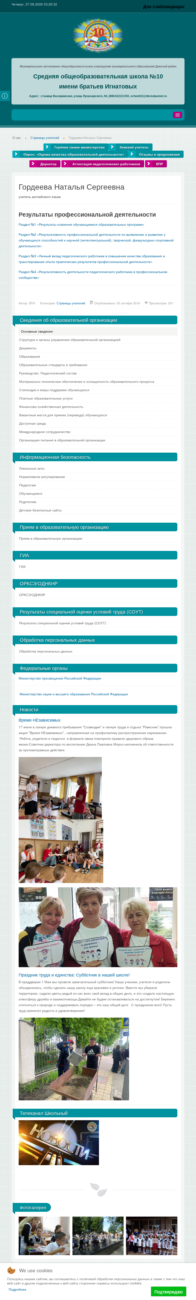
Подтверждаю (168, 1291)
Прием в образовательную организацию (50, 538)
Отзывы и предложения (159, 154)
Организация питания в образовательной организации (62, 440)
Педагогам (27, 485)
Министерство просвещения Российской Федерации (60, 678)
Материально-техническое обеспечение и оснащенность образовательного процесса (86, 381)
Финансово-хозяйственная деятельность (51, 406)
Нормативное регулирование (42, 476)
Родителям (27, 501)
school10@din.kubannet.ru (149, 96)
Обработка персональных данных (45, 651)
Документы (27, 348)
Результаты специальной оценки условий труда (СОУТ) (62, 622)
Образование (29, 356)
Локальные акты (31, 468)
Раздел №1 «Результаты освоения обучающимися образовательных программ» (81, 224)
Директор (48, 163)
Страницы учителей (71, 303)
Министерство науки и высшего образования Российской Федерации (74, 693)
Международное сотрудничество (45, 431)
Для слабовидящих (164, 6)
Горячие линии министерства (79, 147)
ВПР (159, 163)
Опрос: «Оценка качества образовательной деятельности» (73, 154)
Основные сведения (37, 331)
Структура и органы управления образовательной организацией (69, 339)
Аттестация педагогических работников (106, 163)
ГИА (22, 566)
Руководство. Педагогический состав (47, 373)
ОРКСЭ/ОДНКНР (32, 594)
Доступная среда (32, 423)
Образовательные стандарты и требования (53, 364)
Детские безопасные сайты (40, 510)
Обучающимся (30, 493)
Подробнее (17, 1289)
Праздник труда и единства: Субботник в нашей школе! (74, 974)
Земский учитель (134, 147)
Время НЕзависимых (39, 720)
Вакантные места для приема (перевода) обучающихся (63, 414)
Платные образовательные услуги (46, 398)
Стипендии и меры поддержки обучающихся (54, 389)
